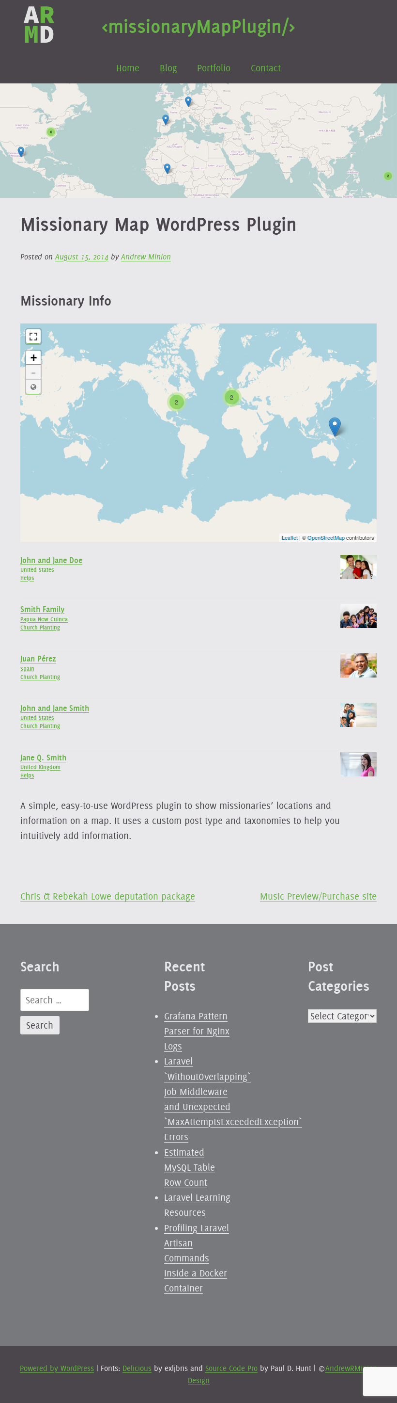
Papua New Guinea (44, 619)
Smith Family (42, 609)
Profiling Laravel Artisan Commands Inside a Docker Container (196, 1258)
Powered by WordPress (57, 1368)
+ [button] (34, 358)
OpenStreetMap (326, 537)
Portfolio (213, 68)
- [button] (33, 372)
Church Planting (40, 627)
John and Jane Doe (51, 560)
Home (127, 68)
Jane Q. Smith (43, 757)
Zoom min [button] (33, 387)
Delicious (137, 1368)
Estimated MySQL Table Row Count (189, 1167)
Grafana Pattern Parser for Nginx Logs (196, 1031)
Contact (266, 68)
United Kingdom (40, 767)
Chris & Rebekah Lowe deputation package (107, 896)
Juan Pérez (38, 658)
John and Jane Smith (54, 708)
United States (37, 569)
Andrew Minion (146, 256)
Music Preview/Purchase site (318, 896)
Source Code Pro (231, 1368)
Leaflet (290, 537)
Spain (27, 668)
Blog (168, 68)
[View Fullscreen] (33, 336)
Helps (27, 577)
